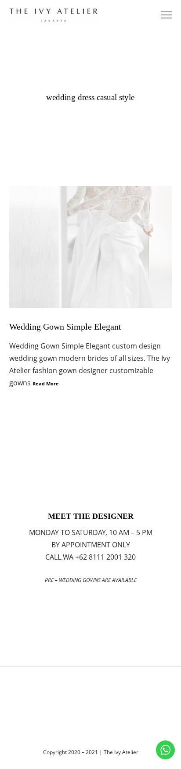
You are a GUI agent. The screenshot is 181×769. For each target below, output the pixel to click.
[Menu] (162, 15)
